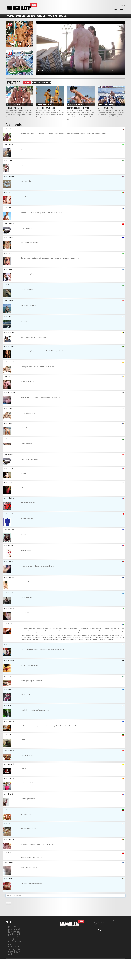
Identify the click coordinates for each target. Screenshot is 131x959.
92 (112, 104)
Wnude (41, 15)
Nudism (52, 15)
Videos (31, 15)
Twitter (124, 6)
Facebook (122, 6)
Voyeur (20, 15)
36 (81, 104)
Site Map (122, 10)
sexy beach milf (14, 953)
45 (50, 104)
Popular (36, 82)
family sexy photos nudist (15, 933)
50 (20, 44)
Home (10, 15)
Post (8, 903)
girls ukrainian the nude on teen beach (14, 943)
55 (20, 73)
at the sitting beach (12, 937)
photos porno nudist (15, 928)
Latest (27, 82)
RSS (115, 10)
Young (63, 15)
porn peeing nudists (15, 947)
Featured (46, 82)
